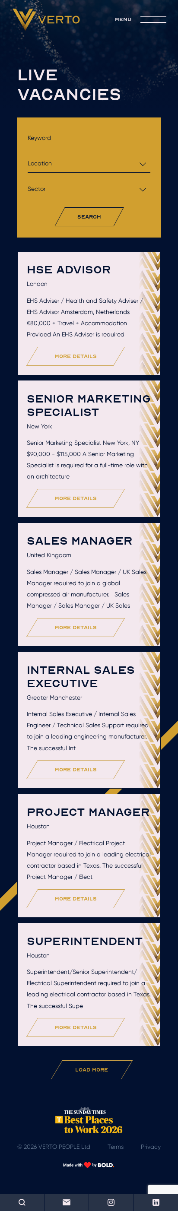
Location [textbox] (40, 163)
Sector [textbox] (36, 188)
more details (76, 356)
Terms (116, 1146)
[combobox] (89, 163)
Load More (91, 1069)
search (89, 216)
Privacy (151, 1146)
